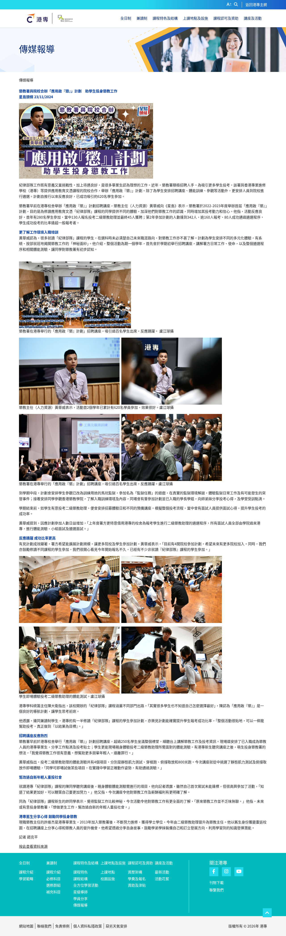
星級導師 (80, 891)
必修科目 (53, 878)
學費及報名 (137, 878)
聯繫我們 (216, 889)
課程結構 (80, 878)
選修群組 (53, 885)
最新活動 (162, 872)
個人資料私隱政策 (87, 926)
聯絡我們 (44, 926)
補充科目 (53, 891)
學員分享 (80, 898)
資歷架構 (135, 872)
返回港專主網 (256, 4)
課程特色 (80, 872)
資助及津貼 (137, 885)
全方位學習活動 (85, 885)
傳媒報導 (80, 905)
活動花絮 (162, 878)
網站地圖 (26, 926)
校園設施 (108, 878)
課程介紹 (26, 872)
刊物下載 (216, 882)
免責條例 (62, 926)
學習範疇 (26, 878)
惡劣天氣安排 (116, 926)
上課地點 (108, 872)
